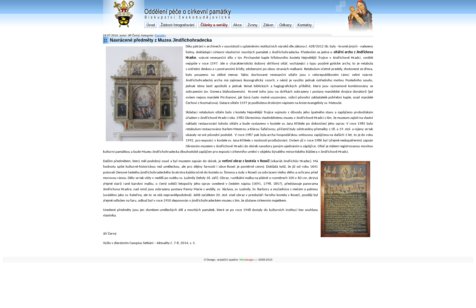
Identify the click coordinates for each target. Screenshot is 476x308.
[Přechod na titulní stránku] (123, 26)
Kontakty (305, 25)
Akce (237, 25)
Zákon (268, 25)
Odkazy (285, 25)
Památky (160, 35)
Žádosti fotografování (177, 25)
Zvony (253, 25)
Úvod (151, 25)
